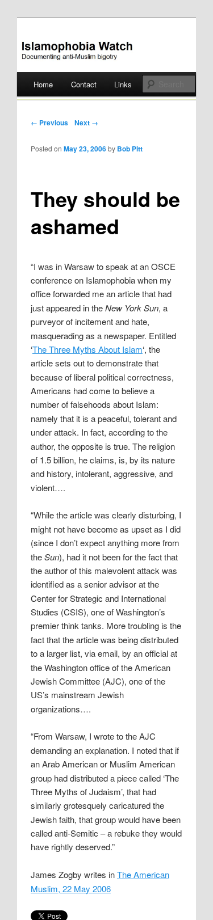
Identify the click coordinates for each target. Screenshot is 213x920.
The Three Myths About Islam (87, 349)
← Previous (49, 122)
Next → (86, 122)
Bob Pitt (130, 149)
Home (43, 84)
